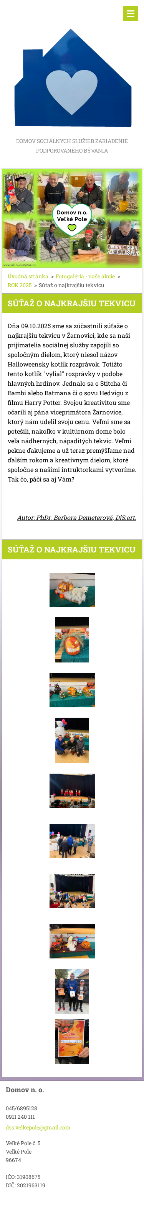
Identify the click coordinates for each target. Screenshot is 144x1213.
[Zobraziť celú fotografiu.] (72, 589)
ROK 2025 (19, 285)
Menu (130, 13)
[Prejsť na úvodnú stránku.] (72, 68)
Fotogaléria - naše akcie (85, 276)
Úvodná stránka (28, 276)
